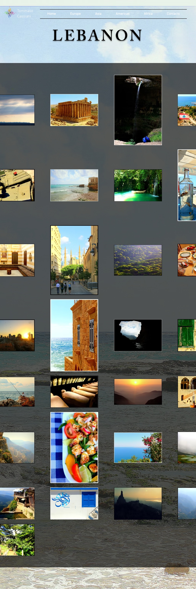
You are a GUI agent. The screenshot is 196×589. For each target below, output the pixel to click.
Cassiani (24, 16)
